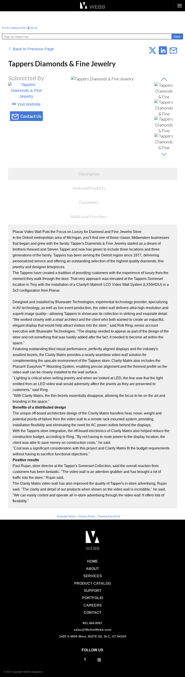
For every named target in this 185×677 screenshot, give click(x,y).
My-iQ (33, 27)
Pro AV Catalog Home (14, 27)
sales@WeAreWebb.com (92, 629)
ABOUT (92, 569)
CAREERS (92, 605)
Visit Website (28, 104)
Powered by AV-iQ (109, 516)
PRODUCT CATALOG (92, 583)
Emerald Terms (66, 516)
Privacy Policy (86, 516)
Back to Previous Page (33, 49)
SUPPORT (93, 591)
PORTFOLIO (92, 598)
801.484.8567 (92, 623)
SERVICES (92, 576)
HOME (92, 561)
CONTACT (93, 612)
